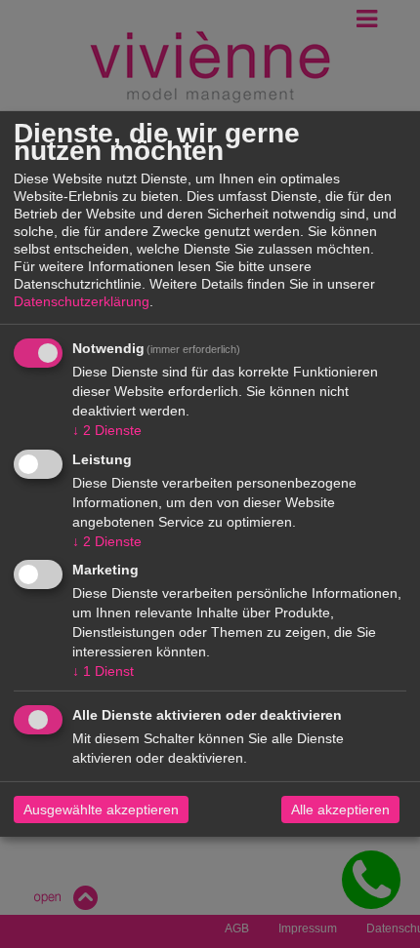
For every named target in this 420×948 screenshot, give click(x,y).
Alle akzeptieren (340, 809)
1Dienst (103, 671)
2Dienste (107, 430)
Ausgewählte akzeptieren (101, 809)
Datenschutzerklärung (81, 301)
